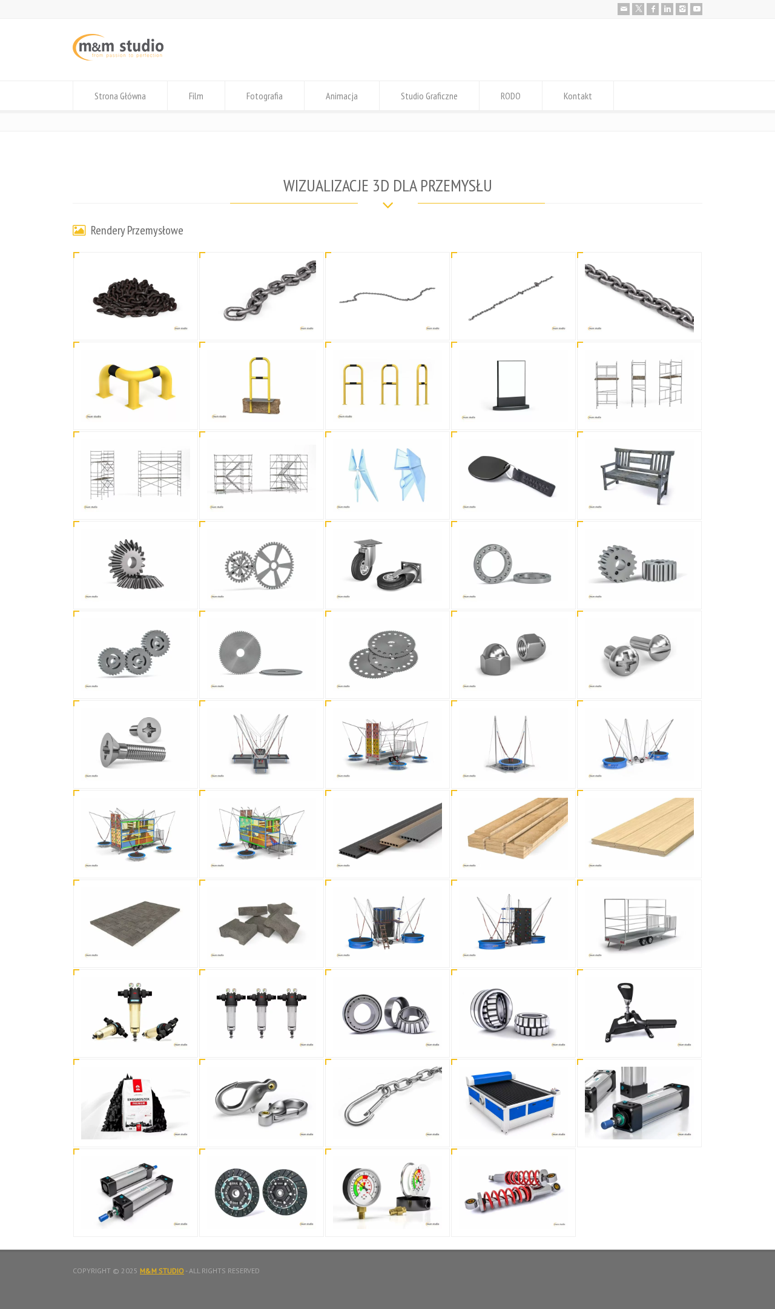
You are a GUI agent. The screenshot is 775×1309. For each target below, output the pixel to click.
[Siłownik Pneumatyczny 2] (639, 1125)
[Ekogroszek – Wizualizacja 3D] (136, 1125)
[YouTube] (696, 9)
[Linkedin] (667, 9)
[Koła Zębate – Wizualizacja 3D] (136, 587)
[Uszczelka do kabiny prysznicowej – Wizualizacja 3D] (387, 497)
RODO (511, 96)
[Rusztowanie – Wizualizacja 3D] (639, 407)
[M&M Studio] (118, 58)
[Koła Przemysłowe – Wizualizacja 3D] (387, 587)
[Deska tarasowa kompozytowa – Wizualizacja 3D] (387, 856)
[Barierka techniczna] (387, 407)
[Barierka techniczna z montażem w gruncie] (261, 407)
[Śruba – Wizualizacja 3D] (639, 676)
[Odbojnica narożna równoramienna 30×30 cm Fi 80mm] (136, 407)
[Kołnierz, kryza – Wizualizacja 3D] (513, 587)
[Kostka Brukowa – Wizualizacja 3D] (136, 945)
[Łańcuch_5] (136, 318)
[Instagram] (682, 9)
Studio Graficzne (429, 96)
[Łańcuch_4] (261, 318)
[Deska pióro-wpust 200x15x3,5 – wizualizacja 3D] (639, 856)
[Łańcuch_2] (513, 318)
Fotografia (264, 96)
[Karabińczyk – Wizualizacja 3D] (261, 1125)
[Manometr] (387, 1214)
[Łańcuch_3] (387, 318)
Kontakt (578, 96)
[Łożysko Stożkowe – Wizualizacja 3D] (387, 1035)
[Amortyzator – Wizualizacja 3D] (513, 1214)
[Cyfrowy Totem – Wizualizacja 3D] (513, 407)
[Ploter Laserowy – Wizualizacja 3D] (513, 1125)
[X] (638, 9)
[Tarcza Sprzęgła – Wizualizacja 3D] (261, 1214)
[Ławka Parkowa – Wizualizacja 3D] (639, 497)
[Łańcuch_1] (639, 318)
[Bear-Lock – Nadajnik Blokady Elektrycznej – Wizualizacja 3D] (513, 497)
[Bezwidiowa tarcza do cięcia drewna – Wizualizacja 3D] (261, 676)
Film (196, 96)
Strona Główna (120, 96)
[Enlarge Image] (136, 275)
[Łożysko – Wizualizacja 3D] (513, 1035)
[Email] (624, 9)
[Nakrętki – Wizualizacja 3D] (513, 676)
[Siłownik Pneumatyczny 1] (136, 1214)
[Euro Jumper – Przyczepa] (639, 945)
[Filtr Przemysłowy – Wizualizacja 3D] (136, 1035)
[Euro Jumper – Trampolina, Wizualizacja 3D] (261, 766)
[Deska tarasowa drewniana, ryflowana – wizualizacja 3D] (513, 856)
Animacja (342, 96)
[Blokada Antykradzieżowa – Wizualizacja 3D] (639, 1035)
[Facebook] (653, 9)
